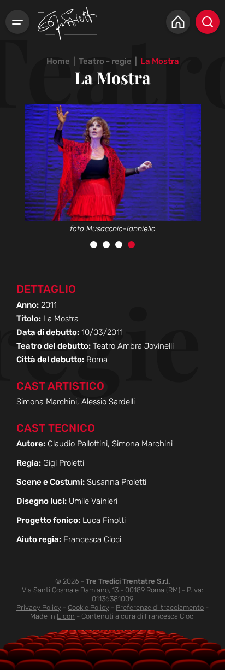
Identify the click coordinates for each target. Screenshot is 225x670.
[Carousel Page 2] (106, 244)
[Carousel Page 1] (93, 244)
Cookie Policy (88, 607)
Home (58, 61)
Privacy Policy (38, 607)
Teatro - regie (105, 61)
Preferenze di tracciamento (160, 607)
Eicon (66, 616)
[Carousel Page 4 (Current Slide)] (131, 244)
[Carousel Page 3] (118, 244)
